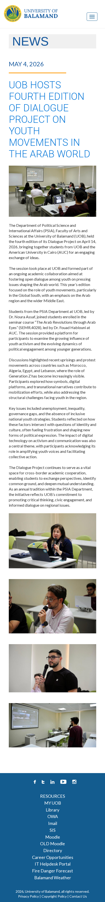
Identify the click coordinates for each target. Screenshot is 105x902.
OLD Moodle (52, 843)
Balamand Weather (52, 877)
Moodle (52, 837)
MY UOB (52, 803)
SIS (52, 830)
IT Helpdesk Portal (53, 864)
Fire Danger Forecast (52, 870)
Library (52, 809)
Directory (52, 850)
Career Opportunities (52, 857)
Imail (52, 823)
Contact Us (78, 896)
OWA (52, 816)
